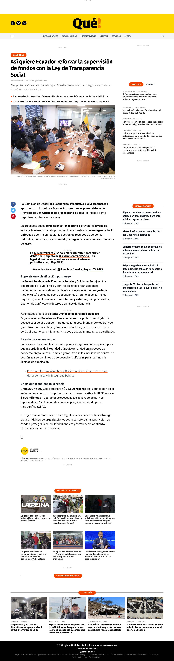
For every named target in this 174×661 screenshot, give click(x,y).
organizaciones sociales (32, 461)
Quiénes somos (87, 652)
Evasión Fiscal (54, 458)
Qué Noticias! (35, 451)
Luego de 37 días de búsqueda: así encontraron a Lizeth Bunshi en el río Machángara (142, 287)
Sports (127, 36)
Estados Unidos (69, 36)
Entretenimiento (88, 36)
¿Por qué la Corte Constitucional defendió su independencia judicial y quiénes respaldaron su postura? (61, 101)
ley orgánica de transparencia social (95, 458)
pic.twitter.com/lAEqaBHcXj (46, 262)
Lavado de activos (70, 458)
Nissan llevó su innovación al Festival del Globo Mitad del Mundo (142, 232)
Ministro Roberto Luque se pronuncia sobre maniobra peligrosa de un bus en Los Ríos (142, 250)
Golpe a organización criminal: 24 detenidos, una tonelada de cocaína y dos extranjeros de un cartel (142, 268)
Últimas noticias (50, 36)
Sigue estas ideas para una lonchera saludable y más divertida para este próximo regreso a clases (142, 215)
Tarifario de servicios (87, 649)
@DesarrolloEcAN (44, 253)
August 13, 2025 (93, 269)
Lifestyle (104, 36)
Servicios (116, 36)
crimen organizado (38, 458)
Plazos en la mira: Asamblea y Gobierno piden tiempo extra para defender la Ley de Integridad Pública (60, 96)
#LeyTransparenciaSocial (74, 256)
